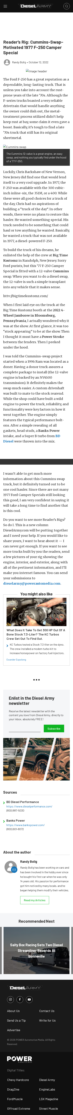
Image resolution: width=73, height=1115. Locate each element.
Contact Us (46, 1011)
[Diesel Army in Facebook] (19, 999)
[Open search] (66, 6)
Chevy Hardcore (18, 1080)
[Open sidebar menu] (5, 6)
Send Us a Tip (16, 1020)
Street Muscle (48, 1108)
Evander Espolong (16, 659)
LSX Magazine (48, 1099)
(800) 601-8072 (15, 829)
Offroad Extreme (18, 1108)
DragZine (13, 1089)
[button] (36, 71)
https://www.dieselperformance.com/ (29, 806)
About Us (13, 1011)
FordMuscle (15, 1099)
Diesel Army (47, 1080)
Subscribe (53, 728)
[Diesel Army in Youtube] (29, 999)
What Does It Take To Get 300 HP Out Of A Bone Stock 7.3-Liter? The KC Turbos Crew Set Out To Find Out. (36, 634)
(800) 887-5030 (15, 810)
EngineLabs (47, 1089)
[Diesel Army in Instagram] (10, 999)
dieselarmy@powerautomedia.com (31, 583)
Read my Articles (34, 900)
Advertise (13, 1030)
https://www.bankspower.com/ (25, 825)
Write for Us (47, 1020)
